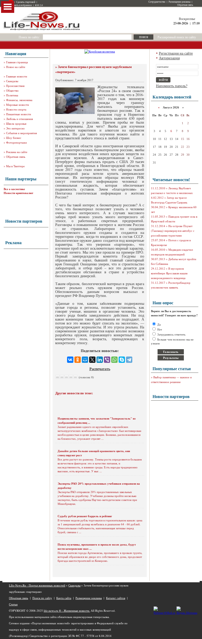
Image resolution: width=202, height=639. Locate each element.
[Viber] (107, 360)
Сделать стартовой (25, 2)
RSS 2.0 (39, 5)
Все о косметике (14, 189)
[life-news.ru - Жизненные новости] (41, 30)
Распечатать (99, 368)
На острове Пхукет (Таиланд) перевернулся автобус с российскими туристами (172, 230)
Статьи (13, 604)
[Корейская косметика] (99, 51)
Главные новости (16, 76)
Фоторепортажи (16, 142)
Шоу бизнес (13, 138)
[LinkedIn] (100, 360)
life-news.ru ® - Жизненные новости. (67, 610)
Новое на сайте (15, 67)
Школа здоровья (16, 123)
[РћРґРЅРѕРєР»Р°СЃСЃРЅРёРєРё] (77, 360)
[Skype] (122, 360)
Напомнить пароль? (171, 85)
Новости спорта (16, 109)
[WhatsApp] (114, 360)
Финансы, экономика (19, 100)
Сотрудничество (156, 1)
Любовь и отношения (19, 119)
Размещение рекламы (179, 1)
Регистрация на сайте (176, 53)
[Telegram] (129, 360)
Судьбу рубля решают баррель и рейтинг (85, 516)
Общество (12, 90)
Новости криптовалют (18, 193)
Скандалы (12, 81)
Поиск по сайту (42, 598)
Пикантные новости (18, 114)
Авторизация (169, 57)
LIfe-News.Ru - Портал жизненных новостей (37, 585)
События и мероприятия (21, 133)
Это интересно (15, 128)
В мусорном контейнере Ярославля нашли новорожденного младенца (169, 273)
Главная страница (17, 62)
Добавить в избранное (20, 5)
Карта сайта (63, 598)
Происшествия (15, 86)
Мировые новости (17, 105)
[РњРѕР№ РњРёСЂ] (85, 360)
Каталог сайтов (115, 598)
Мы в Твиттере (15, 166)
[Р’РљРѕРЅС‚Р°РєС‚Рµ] (70, 360)
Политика (12, 95)
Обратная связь (185, 5)
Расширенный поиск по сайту (177, 37)
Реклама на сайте (16, 152)
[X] (92, 360)
